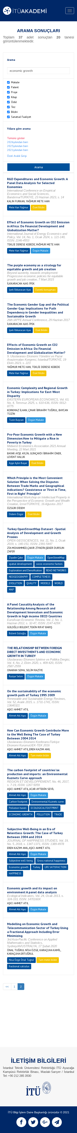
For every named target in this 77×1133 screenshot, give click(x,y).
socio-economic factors (49, 564)
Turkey (36, 867)
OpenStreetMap (56, 557)
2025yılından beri (17, 146)
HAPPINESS (15, 873)
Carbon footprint (18, 801)
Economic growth (18, 867)
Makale (15, 82)
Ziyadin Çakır (16, 557)
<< (7, 986)
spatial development (20, 564)
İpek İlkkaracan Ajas (20, 289)
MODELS (45, 583)
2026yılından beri (17, 142)
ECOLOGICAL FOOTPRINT (45, 808)
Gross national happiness (51, 860)
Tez (13, 107)
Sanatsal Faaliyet (21, 117)
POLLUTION (43, 814)
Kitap (14, 97)
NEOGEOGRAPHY (18, 576)
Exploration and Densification (25, 570)
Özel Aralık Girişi (17, 156)
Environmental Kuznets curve (48, 801)
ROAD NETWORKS (56, 570)
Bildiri (14, 112)
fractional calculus (19, 966)
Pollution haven (17, 808)
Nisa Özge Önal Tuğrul (21, 960)
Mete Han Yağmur (18, 207)
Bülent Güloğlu (17, 633)
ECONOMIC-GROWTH (20, 814)
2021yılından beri (17, 150)
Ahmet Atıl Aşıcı (17, 715)
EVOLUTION (15, 583)
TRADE (58, 814)
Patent (15, 87)
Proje (14, 92)
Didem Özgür (16, 514)
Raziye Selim (16, 676)
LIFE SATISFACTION (55, 867)
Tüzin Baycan (16, 420)
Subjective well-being (21, 860)
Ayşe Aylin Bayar (18, 463)
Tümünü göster (16, 138)
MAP (11, 589)
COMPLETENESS (41, 576)
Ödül (14, 102)
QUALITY (31, 583)
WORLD (58, 583)
